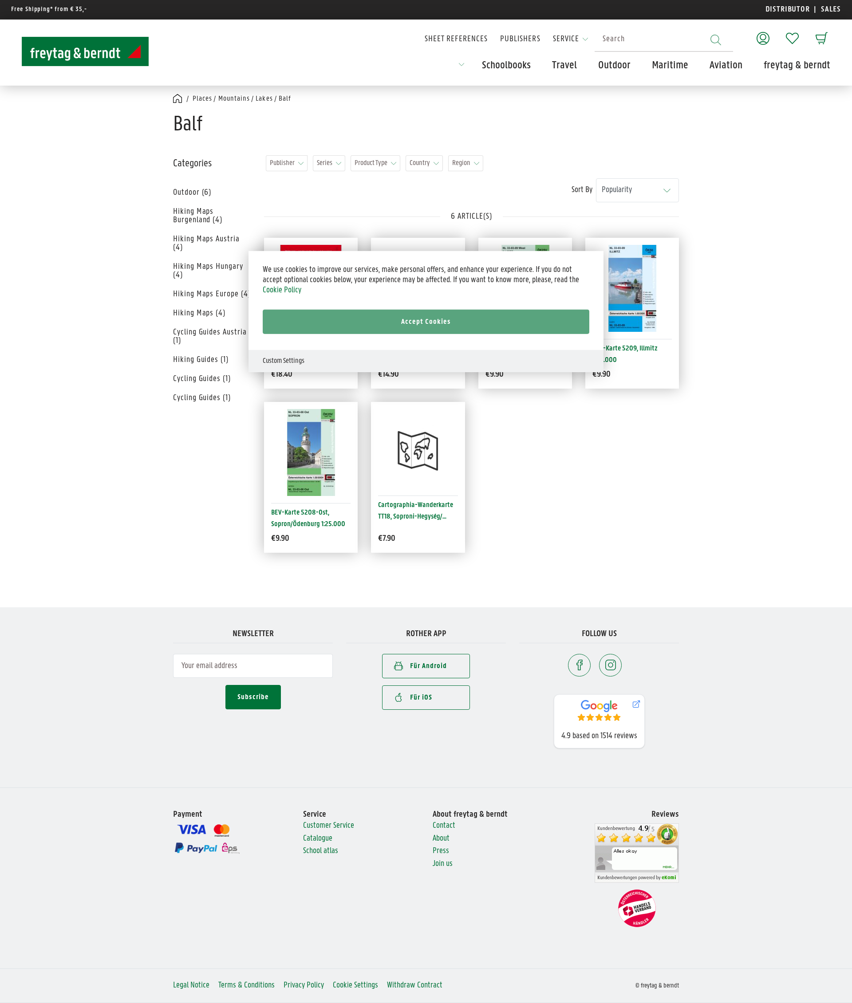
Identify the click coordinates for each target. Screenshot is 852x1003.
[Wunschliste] (792, 34)
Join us (443, 864)
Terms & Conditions (246, 985)
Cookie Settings (355, 985)
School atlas (320, 851)
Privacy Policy (304, 985)
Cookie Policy (282, 290)
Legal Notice (191, 985)
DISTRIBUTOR (789, 9)
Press (441, 851)
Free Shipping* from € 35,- (49, 9)
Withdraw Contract (414, 985)
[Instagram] (610, 665)
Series (324, 163)
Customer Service (328, 826)
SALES (830, 9)
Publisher (282, 163)
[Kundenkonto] (763, 34)
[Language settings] (461, 67)
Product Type (371, 163)
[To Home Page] (77, 51)
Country (420, 163)
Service (566, 39)
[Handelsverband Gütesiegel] (637, 908)
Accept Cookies (426, 322)
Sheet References (456, 39)
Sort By (582, 190)
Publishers (520, 39)
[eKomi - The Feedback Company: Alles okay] (637, 853)
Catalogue (317, 838)
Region (461, 163)
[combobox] (664, 40)
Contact (444, 826)
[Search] (715, 39)
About (441, 838)
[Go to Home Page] (178, 99)
